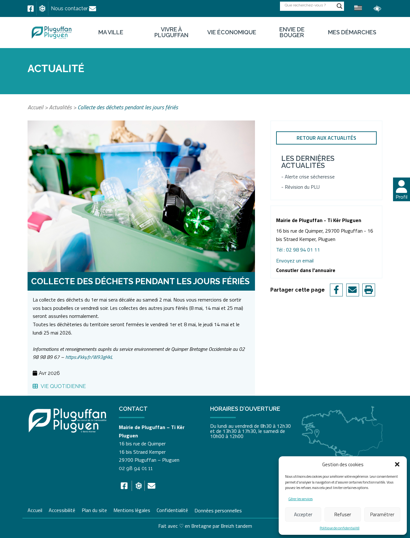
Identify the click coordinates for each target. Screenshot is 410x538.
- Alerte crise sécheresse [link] (308, 176)
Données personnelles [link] (218, 510)
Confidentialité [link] (172, 509)
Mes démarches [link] (352, 32)
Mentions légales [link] (131, 509)
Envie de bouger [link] (292, 32)
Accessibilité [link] (62, 509)
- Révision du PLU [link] (300, 186)
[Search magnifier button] (339, 6)
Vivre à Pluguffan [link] (171, 32)
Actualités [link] (60, 107)
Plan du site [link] (94, 509)
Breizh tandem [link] (236, 526)
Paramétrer (382, 514)
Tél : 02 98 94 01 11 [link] (298, 249)
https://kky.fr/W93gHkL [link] (89, 357)
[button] (397, 464)
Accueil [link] (35, 107)
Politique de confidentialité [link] (339, 528)
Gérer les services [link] (300, 498)
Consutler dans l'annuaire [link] (305, 270)
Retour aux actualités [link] (326, 138)
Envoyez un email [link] (295, 260)
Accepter (303, 514)
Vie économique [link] (231, 32)
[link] (31, 8)
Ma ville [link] (110, 32)
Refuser (342, 514)
